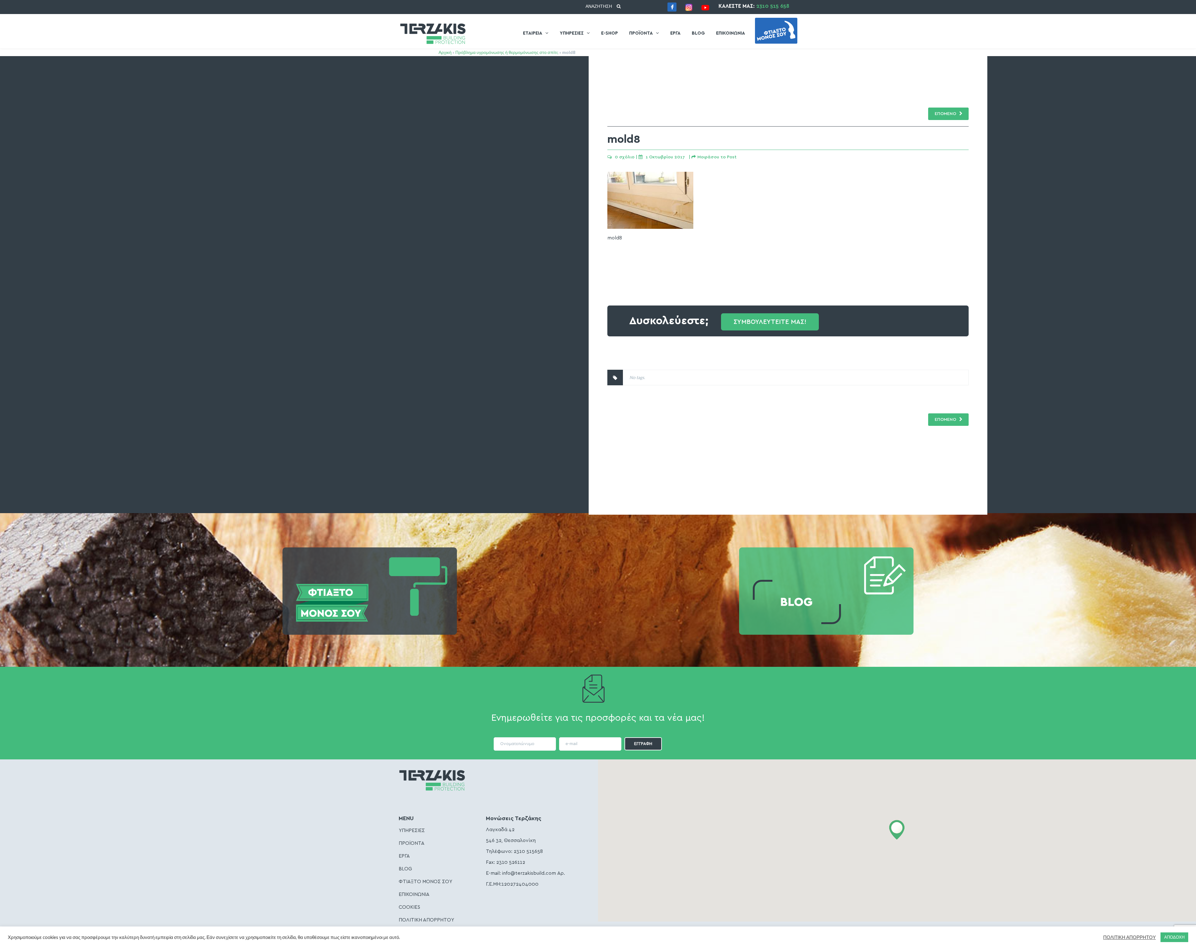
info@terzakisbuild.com (529, 873)
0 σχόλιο (624, 157)
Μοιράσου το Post (717, 157)
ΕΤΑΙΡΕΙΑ (532, 33)
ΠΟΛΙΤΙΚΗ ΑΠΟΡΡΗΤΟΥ (426, 919)
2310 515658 (528, 851)
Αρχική (445, 52)
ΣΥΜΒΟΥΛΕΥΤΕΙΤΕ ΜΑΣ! (769, 322)
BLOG (698, 33)
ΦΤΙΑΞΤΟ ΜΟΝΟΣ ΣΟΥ (425, 881)
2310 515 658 (772, 6)
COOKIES (409, 907)
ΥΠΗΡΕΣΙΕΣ (572, 33)
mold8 (623, 139)
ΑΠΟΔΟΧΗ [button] (1174, 937)
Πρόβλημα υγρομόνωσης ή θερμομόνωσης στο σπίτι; (506, 52)
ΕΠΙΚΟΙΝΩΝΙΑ (730, 33)
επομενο (945, 114)
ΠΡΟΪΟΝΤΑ (641, 33)
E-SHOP (609, 33)
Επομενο (945, 419)
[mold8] (650, 227)
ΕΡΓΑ (675, 33)
